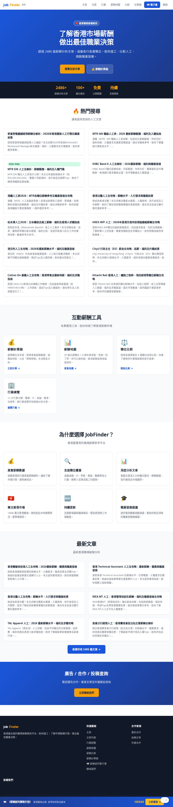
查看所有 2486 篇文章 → (86, 649)
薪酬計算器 (92, 758)
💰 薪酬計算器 (100, 69)
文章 (94, 4)
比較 (127, 4)
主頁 (84, 4)
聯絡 (165, 4)
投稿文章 (136, 737)
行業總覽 (91, 742)
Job (14, 5)
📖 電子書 (152, 4)
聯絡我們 (91, 768)
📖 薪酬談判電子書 (96, 763)
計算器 (137, 4)
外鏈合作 (136, 742)
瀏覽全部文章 (72, 68)
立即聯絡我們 (86, 692)
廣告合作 (136, 732)
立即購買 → (155, 801)
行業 (103, 4)
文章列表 (91, 737)
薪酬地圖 (115, 4)
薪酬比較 (91, 753)
